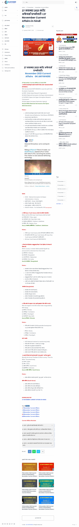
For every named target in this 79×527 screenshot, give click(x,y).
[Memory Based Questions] (66, 97)
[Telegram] (7, 524)
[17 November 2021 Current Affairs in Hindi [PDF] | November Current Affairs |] (46, 483)
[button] (76, 2)
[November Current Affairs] (72, 86)
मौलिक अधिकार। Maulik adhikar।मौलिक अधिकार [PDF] (68, 145)
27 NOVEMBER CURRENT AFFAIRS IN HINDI (34, 399)
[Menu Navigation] (2, 2)
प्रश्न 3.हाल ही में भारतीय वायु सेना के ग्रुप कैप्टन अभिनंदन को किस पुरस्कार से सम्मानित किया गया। (37, 434)
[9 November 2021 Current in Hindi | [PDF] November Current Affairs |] (29, 483)
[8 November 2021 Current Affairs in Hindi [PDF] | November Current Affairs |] (29, 467)
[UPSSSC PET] (65, 55)
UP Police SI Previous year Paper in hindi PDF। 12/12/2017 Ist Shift (67, 123)
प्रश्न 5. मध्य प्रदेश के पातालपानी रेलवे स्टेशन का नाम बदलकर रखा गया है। (37, 444)
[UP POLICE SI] (63, 45)
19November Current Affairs (31, 412)
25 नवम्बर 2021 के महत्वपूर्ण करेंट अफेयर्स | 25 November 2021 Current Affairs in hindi (67, 90)
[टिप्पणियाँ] (76, 72)
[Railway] (68, 75)
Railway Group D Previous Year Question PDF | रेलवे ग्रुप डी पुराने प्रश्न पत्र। (68, 79)
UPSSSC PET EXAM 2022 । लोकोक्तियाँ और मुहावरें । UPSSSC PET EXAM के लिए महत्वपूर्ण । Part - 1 (67, 58)
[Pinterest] (14, 524)
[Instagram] (2, 524)
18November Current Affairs (31, 410)
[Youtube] (5, 524)
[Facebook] (9, 524)
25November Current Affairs (31, 416)
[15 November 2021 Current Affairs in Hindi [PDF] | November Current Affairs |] (46, 467)
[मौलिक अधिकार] (63, 142)
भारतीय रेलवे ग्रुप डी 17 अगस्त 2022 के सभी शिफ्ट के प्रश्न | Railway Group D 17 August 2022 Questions (68, 101)
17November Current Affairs (31, 408)
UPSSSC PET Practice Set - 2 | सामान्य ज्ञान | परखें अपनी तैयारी (67, 68)
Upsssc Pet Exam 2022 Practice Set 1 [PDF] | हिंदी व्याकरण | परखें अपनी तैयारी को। (68, 112)
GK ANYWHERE (29, 524)
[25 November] (63, 86)
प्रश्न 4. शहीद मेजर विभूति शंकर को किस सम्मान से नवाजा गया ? (37, 439)
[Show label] (59, 204)
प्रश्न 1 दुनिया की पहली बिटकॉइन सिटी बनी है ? (33, 425)
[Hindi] (61, 55)
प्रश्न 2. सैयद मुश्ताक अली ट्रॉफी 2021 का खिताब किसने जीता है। (37, 429)
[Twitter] (12, 524)
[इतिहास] (61, 131)
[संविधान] (67, 142)
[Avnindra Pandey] (29, 25)
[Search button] (24, 2)
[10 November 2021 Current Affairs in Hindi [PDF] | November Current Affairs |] (46, 500)
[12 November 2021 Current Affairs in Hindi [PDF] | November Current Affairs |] (29, 500)
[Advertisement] (66, 16)
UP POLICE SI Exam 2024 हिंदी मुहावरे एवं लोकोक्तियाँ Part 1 (67, 48)
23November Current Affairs (31, 414)
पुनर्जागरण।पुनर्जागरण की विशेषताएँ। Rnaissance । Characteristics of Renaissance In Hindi (65, 134)
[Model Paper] (63, 75)
